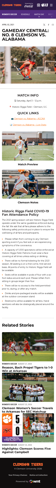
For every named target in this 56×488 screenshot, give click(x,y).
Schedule (38, 5)
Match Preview (28, 164)
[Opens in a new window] (44, 5)
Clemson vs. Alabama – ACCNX (29, 118)
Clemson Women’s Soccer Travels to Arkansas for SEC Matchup (27, 409)
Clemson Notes (28, 202)
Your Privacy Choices (17, 475)
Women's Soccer (9, 364)
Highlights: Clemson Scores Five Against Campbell (26, 450)
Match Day (39, 14)
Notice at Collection (39, 475)
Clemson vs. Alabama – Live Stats (29, 125)
